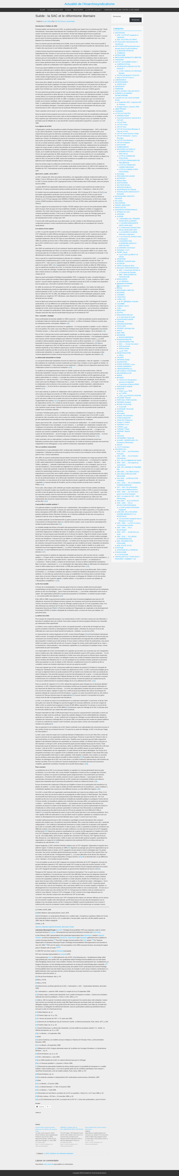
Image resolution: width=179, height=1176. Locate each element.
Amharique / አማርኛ (123, 250)
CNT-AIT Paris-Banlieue (125, 140)
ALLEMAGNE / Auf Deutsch (126, 248)
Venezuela (120, 436)
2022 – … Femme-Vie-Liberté (128, 344)
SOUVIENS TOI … (121, 449)
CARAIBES (121, 295)
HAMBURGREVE (123, 147)
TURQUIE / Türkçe (123, 429)
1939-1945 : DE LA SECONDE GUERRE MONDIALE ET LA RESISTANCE (127, 514)
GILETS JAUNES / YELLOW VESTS (127, 91)
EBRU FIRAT (121, 310)
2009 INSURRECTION (126, 342)
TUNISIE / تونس (122, 427)
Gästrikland (88, 935)
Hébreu (121, 355)
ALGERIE (120, 216)
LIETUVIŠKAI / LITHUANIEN (126, 371)
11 (43, 388)
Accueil (42, 10)
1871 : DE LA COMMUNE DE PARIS (129, 460)
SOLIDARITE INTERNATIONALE (126, 210)
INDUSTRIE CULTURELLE (126, 149)
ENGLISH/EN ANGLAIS (125, 315)
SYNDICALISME (120, 552)
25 (67, 707)
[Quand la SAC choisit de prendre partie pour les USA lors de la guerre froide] (47, 1136)
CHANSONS (119, 60)
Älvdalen (38, 937)
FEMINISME (119, 89)
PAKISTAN (120, 389)
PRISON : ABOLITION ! (122, 205)
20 (61, 596)
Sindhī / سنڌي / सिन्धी (125, 391)
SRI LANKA (121, 413)
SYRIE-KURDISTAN (124, 418)
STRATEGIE (119, 548)
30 (99, 789)
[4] (106, 964)
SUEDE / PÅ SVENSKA (125, 415)
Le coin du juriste (122, 554)
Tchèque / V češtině (123, 422)
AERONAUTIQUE (123, 115)
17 (44, 552)
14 (42, 484)
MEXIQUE (120, 377)
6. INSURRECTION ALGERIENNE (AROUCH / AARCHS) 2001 (128, 243)
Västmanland (72, 937)
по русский (122, 407)
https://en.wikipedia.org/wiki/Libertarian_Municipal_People (54, 927)
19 (58, 580)
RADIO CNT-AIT (120, 207)
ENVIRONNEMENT (121, 82)
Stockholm (63, 937)
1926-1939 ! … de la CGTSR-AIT (128, 501)
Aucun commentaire (68, 21)
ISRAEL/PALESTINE (124, 353)
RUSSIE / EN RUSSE (124, 404)
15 (46, 501)
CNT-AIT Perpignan (123, 142)
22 (86, 634)
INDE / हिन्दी (120, 333)
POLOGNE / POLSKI (124, 398)
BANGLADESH (122, 279)
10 (70, 367)
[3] (59, 947)
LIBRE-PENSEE (120, 109)
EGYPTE (120, 312)
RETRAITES (121, 178)
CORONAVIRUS (120, 80)
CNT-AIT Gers (121, 127)
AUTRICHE (121, 263)
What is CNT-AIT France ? (125, 77)
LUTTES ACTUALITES (123, 113)
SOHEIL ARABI (124, 348)
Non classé (118, 201)
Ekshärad (59, 951)
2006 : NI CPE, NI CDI (124, 545)
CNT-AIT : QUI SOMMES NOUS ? (126, 62)
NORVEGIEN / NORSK (124, 386)
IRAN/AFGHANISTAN (124, 339)
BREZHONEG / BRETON (125, 290)
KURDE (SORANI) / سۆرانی (126, 364)
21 (57, 608)
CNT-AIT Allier (121, 122)
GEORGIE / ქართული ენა (125, 328)
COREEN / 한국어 (123, 306)
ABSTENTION (120, 33)
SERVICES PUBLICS (124, 187)
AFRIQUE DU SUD (123, 212)
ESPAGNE (120, 321)
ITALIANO (120, 357)
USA (118, 433)
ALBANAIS (120, 214)
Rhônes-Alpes (121, 180)
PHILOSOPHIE (120, 203)
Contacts (68, 10)
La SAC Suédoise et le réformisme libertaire (58, 1153)
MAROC (119, 375)
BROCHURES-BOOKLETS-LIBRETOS (128, 57)
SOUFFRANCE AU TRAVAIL (126, 189)
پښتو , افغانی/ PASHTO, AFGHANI (130, 395)
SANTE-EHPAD (122, 183)
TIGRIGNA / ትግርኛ (123, 424)
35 (80, 857)
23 (94, 681)
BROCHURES (78, 10)
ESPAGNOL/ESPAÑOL (124, 324)
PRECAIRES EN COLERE (126, 176)
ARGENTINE (121, 259)
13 (98, 436)
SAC (85, 940)
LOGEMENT (119, 111)
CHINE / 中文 (121, 299)
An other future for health (127, 317)
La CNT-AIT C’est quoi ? (93, 10)
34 (68, 848)
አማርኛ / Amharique (123, 447)
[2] (58, 947)
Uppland (101, 935)
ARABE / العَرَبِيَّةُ (122, 252)
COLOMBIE (121, 304)
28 (86, 764)
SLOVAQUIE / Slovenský (125, 409)
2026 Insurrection (124, 346)
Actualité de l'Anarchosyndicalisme (90, 4)
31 (41, 812)
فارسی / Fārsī (123, 351)
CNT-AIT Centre (122, 124)
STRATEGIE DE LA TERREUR (127, 550)
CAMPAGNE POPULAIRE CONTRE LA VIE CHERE (121, 10)
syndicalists (97, 932)
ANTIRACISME (120, 55)
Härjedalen (83, 937)
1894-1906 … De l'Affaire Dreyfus (128, 471)
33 (57, 842)
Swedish (59, 930)
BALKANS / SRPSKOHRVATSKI (128, 268)
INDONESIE (121, 335)
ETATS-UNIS (121, 326)
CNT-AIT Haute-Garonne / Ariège (128, 133)
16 (60, 524)
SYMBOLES (121, 53)
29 (96, 781)
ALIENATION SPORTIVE (125, 51)
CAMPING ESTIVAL (123, 64)
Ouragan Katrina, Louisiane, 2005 (128, 107)
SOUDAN (120, 411)
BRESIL (119, 288)
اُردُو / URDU (123, 393)
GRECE (119, 330)
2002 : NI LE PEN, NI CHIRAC (127, 39)
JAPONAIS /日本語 (123, 360)
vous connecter (49, 1164)
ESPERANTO (119, 86)
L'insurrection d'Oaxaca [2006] (129, 384)
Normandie (120, 174)
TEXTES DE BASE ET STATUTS (128, 75)
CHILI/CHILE (121, 297)
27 (81, 757)
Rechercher (117, 16)
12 (56, 400)
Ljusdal (62, 954)
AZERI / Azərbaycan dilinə (125, 265)
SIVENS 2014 (121, 84)
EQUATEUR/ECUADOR (125, 319)
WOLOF (119, 445)
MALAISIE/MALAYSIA (124, 373)
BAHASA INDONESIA (126, 337)
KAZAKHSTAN (122, 362)
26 (51, 724)
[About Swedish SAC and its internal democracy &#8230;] (97, 1135)
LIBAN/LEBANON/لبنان (124, 368)
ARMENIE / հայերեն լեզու (126, 261)
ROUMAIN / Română (124, 402)
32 (46, 831)
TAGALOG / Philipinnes (124, 420)
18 (88, 566)
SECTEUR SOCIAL (123, 185)
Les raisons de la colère (55, 10)
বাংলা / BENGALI (124, 281)
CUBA (119, 308)
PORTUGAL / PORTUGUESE (127, 400)
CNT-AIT (58, 21)
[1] (54, 939)
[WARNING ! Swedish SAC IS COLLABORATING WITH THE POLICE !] (72, 1136)
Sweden (53, 932)
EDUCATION (121, 145)
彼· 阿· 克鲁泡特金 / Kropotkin (128, 301)
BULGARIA (120, 292)
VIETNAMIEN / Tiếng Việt (125, 438)
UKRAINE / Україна (123, 431)
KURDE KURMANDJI (124, 366)
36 (99, 869)
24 (73, 695)
